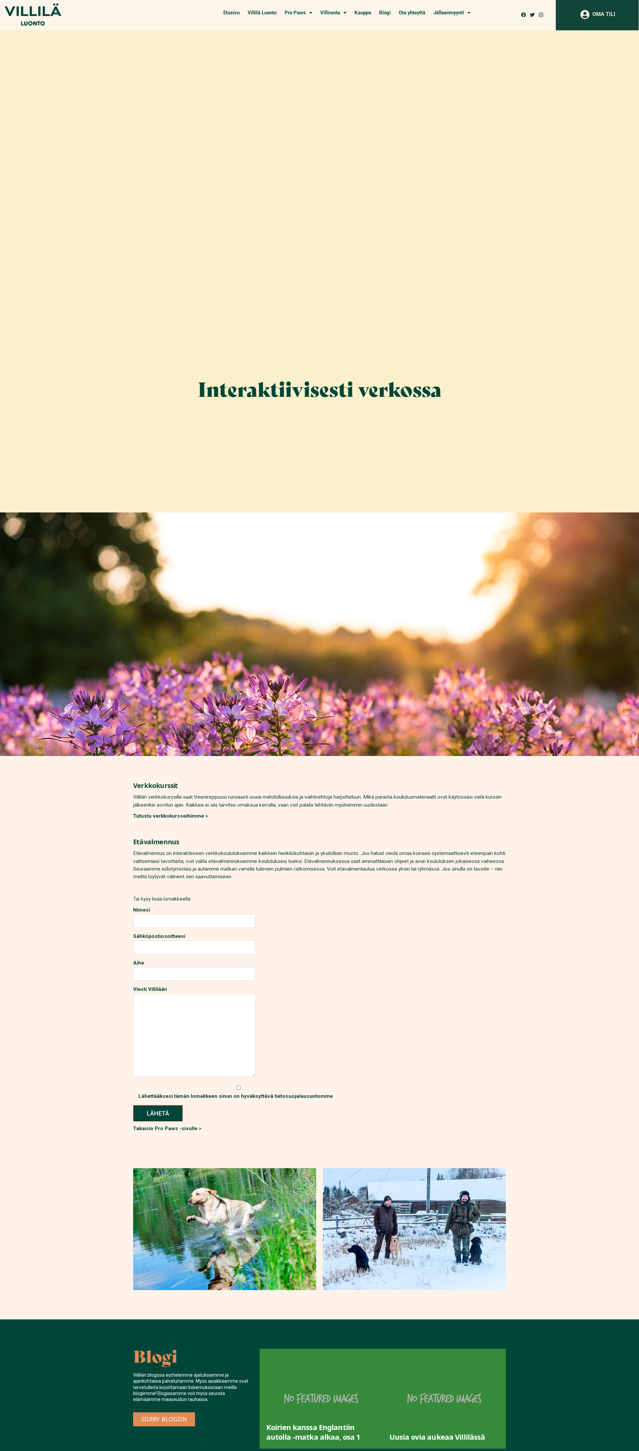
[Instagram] (540, 14)
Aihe (138, 963)
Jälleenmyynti (448, 13)
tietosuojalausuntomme (304, 1096)
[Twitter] (532, 14)
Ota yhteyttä (412, 13)
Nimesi (141, 910)
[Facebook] (523, 14)
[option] (341, 1399)
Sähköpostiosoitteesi (159, 936)
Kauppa (362, 13)
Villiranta (330, 13)
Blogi (385, 13)
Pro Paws (295, 13)
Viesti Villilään (150, 989)
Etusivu (231, 13)
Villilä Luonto (262, 13)
